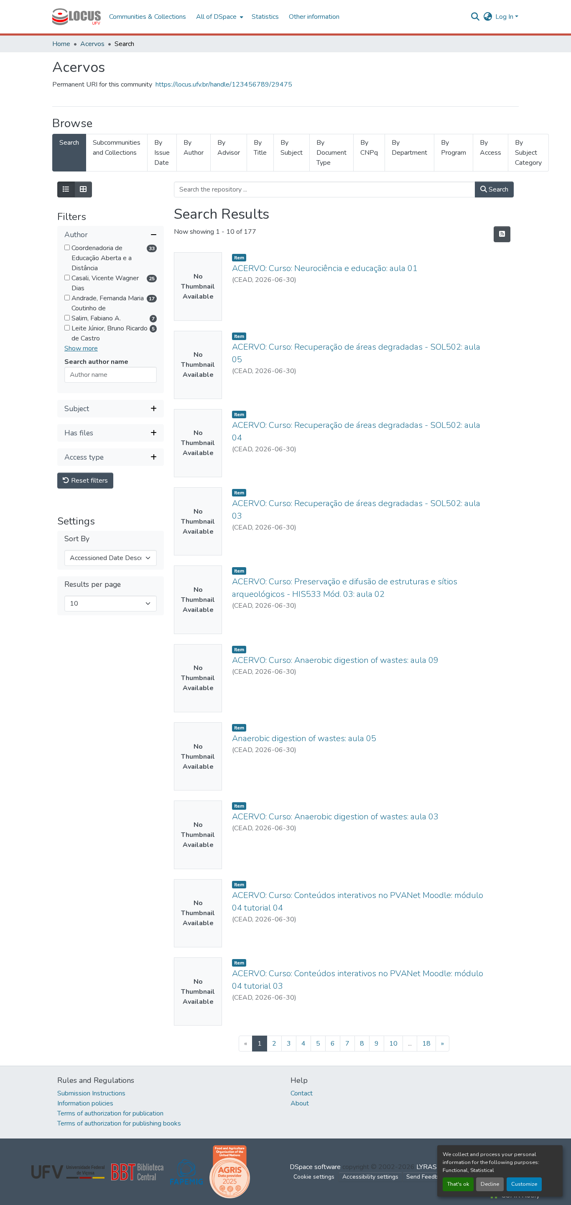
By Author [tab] (194, 147)
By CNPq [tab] (369, 147)
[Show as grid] (83, 189)
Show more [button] (81, 348)
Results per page (92, 585)
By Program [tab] (453, 147)
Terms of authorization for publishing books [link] (119, 1123)
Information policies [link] (85, 1103)
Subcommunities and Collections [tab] (116, 147)
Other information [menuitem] (314, 16)
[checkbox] (67, 248)
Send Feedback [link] (426, 1177)
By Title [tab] (260, 147)
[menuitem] (218, 16)
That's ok (458, 1184)
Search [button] (497, 189)
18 (426, 1043)
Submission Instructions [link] (91, 1093)
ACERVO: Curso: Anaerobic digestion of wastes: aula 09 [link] (335, 660)
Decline (490, 1184)
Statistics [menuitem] (265, 16)
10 (393, 1043)
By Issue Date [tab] (162, 152)
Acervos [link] (92, 44)
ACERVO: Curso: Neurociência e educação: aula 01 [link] (325, 268)
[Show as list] (66, 189)
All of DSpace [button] (216, 16)
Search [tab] (69, 142)
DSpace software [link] (315, 1167)
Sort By (76, 539)
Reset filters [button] (88, 481)
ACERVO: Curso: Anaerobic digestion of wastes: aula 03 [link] (335, 816)
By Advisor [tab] (228, 147)
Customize (524, 1184)
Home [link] (61, 44)
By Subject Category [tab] (528, 152)
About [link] (300, 1103)
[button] (76, 16)
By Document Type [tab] (331, 152)
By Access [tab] (490, 147)
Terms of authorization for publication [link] (110, 1113)
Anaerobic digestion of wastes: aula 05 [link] (304, 738)
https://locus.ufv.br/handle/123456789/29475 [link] (223, 84)
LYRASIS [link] (429, 1167)
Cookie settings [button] (313, 1177)
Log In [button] (505, 16)
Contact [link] (302, 1093)
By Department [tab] (409, 147)
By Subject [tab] (291, 147)
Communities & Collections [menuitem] (147, 16)
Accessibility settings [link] (370, 1177)
